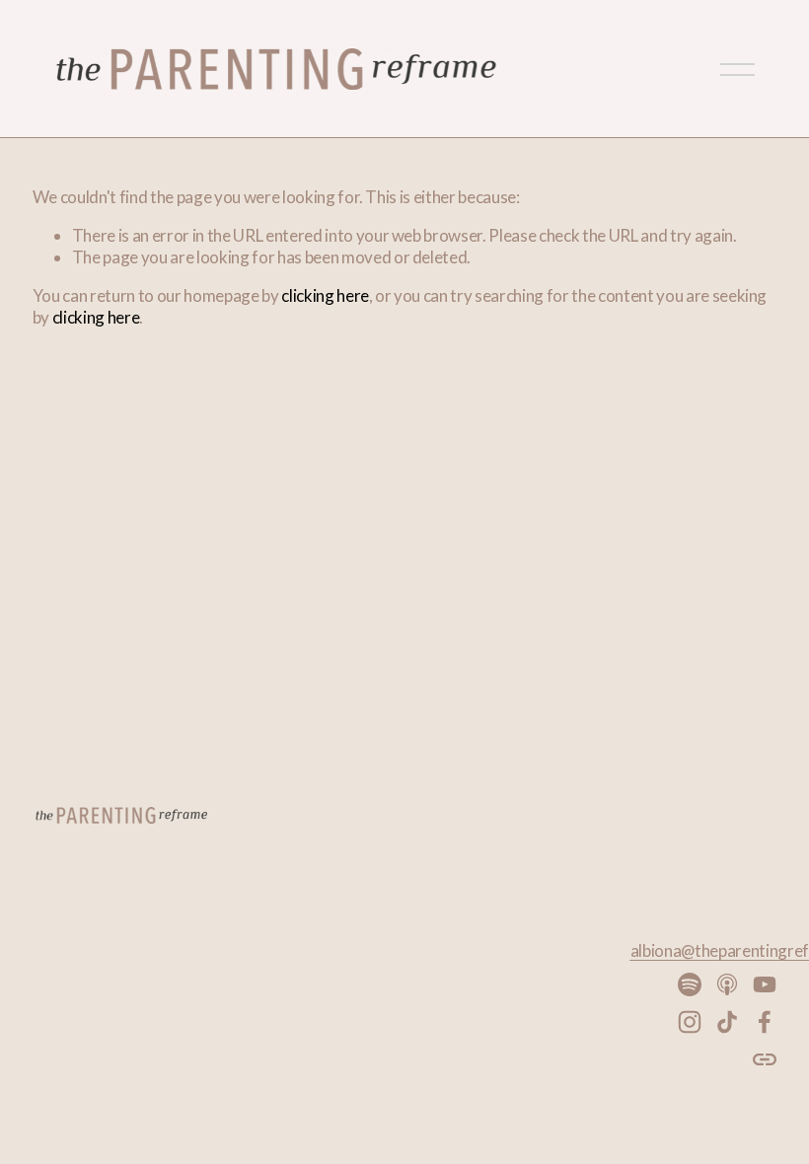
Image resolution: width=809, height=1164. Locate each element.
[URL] (764, 1059)
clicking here (325, 295)
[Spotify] (689, 984)
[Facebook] (764, 1022)
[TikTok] (727, 1022)
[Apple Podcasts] (727, 984)
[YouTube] (764, 984)
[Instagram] (689, 1022)
